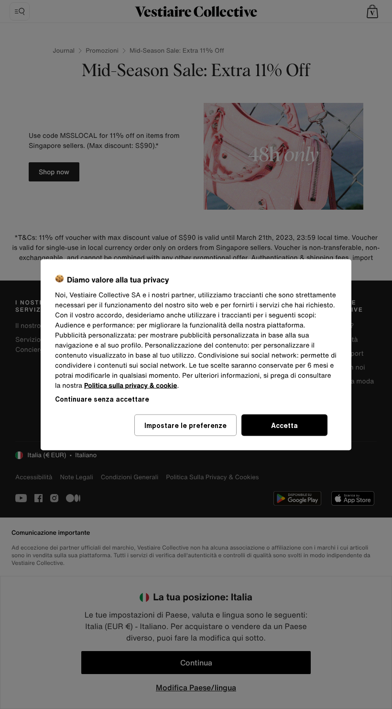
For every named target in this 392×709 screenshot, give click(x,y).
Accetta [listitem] (284, 425)
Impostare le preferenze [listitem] (185, 425)
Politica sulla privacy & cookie (130, 385)
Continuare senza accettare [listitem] (102, 399)
